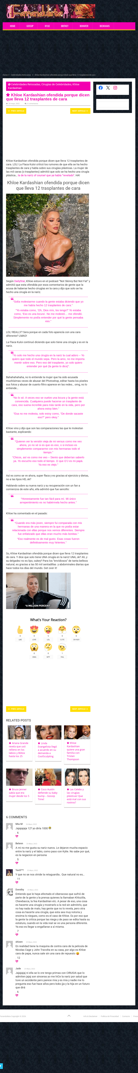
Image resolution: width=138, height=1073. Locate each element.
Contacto (126, 1016)
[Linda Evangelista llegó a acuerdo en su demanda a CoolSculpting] (48, 732)
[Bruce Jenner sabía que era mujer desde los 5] (19, 777)
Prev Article (17, 111)
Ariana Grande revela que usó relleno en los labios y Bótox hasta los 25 (18, 749)
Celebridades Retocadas (25, 84)
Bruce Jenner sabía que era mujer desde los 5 (19, 793)
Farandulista (5, 1016)
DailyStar (19, 281)
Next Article (79, 111)
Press (135, 1016)
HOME (12, 26)
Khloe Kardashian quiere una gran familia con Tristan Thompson (76, 751)
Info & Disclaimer (90, 1016)
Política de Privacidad (110, 1016)
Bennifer (84, 26)
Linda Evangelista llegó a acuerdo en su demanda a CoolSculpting (47, 750)
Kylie (47, 26)
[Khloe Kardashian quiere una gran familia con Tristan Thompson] (77, 732)
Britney (64, 26)
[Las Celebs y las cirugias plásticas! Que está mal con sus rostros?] (77, 777)
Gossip (30, 26)
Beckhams (105, 26)
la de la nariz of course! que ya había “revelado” (45, 175)
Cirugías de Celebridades (56, 84)
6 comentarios (32, 104)
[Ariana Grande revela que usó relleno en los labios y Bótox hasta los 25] (19, 732)
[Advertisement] (69, 52)
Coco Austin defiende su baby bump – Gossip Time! (47, 794)
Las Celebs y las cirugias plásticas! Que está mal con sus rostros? (76, 796)
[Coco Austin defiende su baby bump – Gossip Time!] (48, 777)
